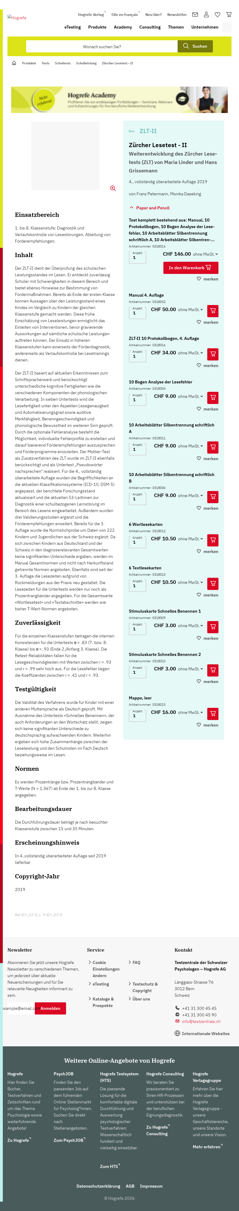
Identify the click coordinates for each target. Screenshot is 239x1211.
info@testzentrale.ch (201, 1021)
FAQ (137, 962)
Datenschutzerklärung (98, 1186)
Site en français (124, 14)
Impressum (151, 1186)
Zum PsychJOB (68, 1140)
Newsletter (177, 14)
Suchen (200, 46)
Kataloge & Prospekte (103, 1002)
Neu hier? (153, 14)
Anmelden (50, 1008)
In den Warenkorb (187, 267)
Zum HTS (109, 1166)
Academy (123, 27)
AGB (130, 1186)
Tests (45, 63)
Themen (176, 27)
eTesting (72, 27)
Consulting (150, 27)
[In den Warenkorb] (212, 311)
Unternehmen (204, 27)
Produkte (97, 27)
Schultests (63, 63)
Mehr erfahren (207, 1146)
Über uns (141, 999)
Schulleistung (86, 63)
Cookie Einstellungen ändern (106, 969)
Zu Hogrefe (18, 1140)
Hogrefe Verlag (91, 14)
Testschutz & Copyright (145, 987)
